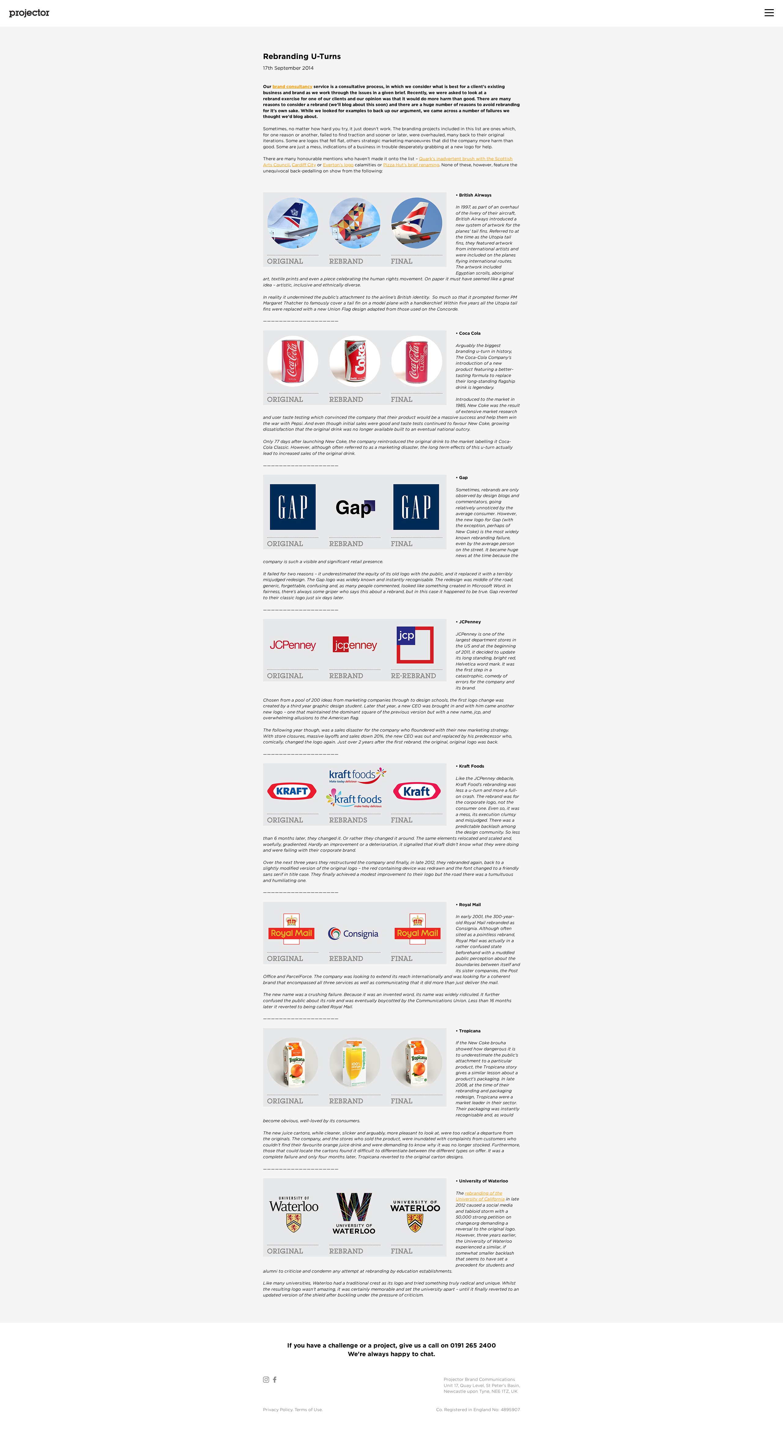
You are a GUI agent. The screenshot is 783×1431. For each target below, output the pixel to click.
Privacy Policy (277, 1409)
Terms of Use (308, 1409)
